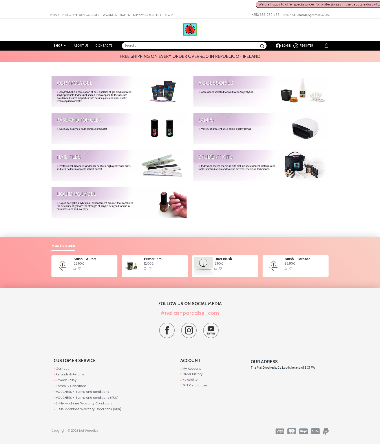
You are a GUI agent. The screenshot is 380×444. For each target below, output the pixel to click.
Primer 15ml (153, 259)
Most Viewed (63, 246)
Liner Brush (223, 259)
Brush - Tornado (298, 259)
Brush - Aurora (85, 259)
